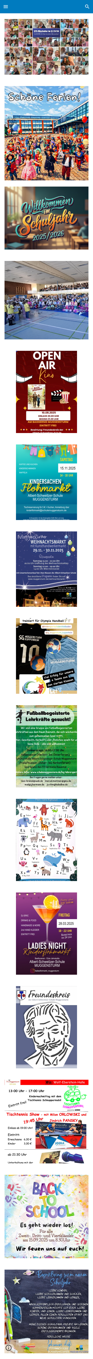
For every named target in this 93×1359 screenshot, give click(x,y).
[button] (5, 6)
